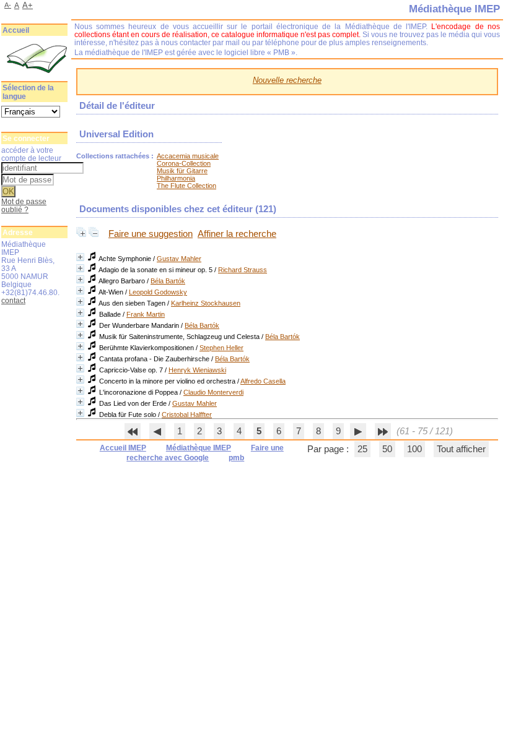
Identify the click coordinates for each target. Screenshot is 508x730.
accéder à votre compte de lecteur (31, 154)
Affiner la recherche (237, 234)
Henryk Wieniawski (197, 370)
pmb (236, 457)
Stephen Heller (221, 347)
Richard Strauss (242, 269)
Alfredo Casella (263, 381)
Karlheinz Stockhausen (205, 303)
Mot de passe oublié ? (23, 205)
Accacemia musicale (188, 156)
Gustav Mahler (179, 258)
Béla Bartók (168, 281)
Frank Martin (145, 314)
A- (7, 5)
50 (387, 449)
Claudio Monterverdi (213, 392)
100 (414, 449)
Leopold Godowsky (158, 292)
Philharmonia (176, 178)
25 (362, 449)
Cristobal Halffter (187, 414)
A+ (27, 5)
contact (13, 300)
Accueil (15, 30)
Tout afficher (461, 449)
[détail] (80, 257)
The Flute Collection (186, 185)
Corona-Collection (184, 163)
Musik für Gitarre (182, 170)
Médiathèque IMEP (198, 448)
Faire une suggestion (150, 234)
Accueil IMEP (123, 448)
